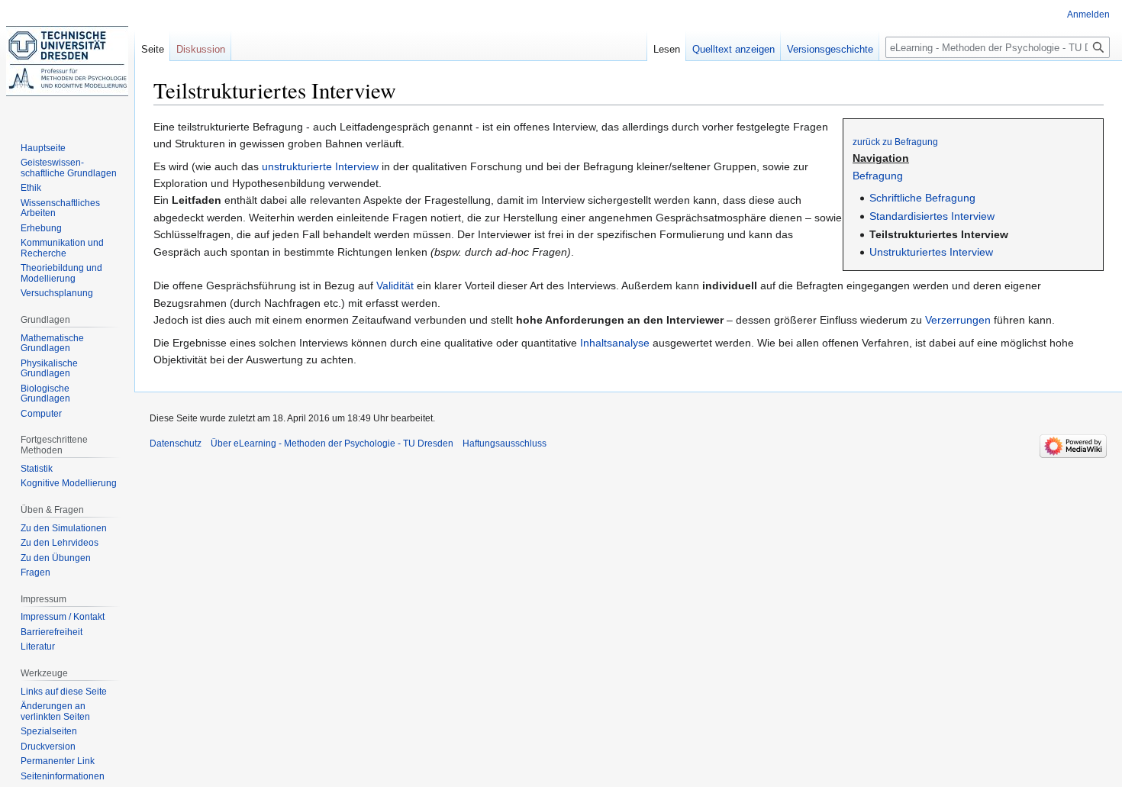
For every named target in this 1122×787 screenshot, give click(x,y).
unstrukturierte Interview (320, 166)
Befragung (878, 175)
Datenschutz (176, 443)
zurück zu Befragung (895, 142)
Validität (395, 285)
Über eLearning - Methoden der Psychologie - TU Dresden (332, 443)
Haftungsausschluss (504, 443)
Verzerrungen (958, 320)
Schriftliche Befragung (922, 198)
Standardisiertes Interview (932, 216)
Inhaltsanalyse (615, 343)
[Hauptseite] (67, 61)
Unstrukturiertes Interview (931, 252)
